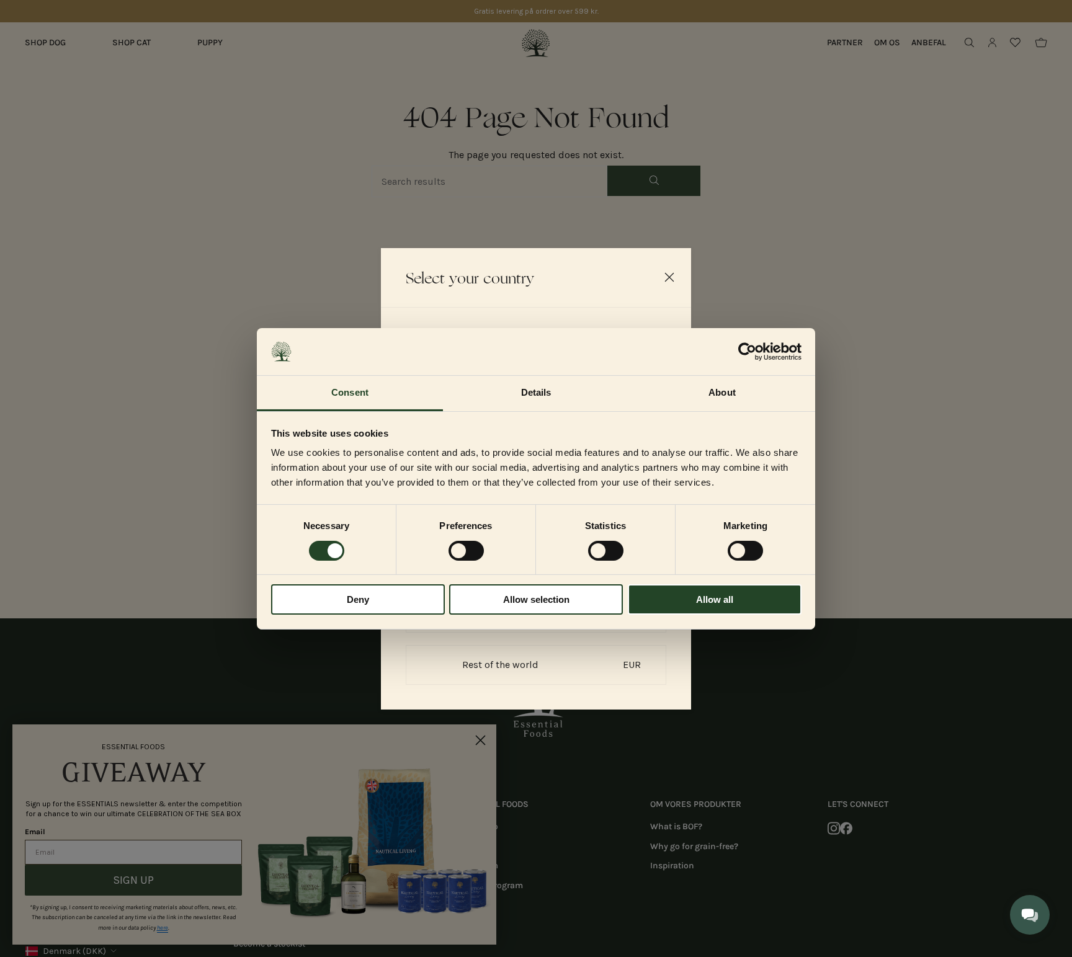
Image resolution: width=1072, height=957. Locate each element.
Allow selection (536, 599)
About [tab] (722, 392)
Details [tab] (536, 392)
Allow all (714, 599)
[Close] (669, 277)
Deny (358, 599)
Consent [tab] (349, 392)
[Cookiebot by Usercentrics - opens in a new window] (747, 351)
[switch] (466, 551)
